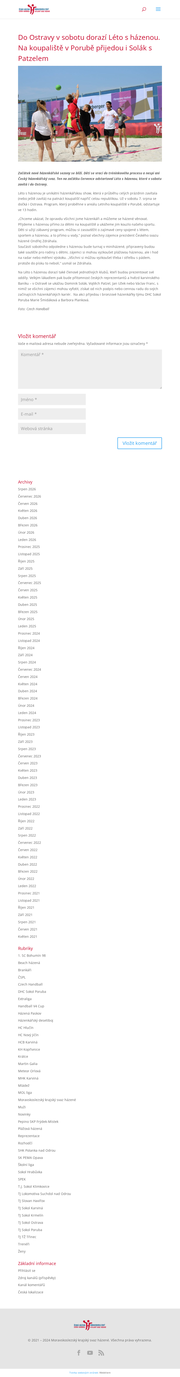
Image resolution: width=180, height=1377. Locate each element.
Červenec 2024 (29, 669)
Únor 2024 (26, 705)
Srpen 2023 (27, 749)
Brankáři (24, 970)
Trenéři (24, 1244)
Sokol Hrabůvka (30, 1172)
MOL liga (25, 1092)
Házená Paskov (29, 1013)
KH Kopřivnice (29, 1049)
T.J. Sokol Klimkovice (33, 1186)
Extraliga (25, 999)
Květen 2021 (27, 936)
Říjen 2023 (26, 734)
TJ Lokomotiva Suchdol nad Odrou (44, 1193)
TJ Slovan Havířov (31, 1200)
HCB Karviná (28, 1042)
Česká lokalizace (30, 1292)
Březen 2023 (28, 785)
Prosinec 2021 (29, 893)
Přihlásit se (26, 1270)
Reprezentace (29, 1136)
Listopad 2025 (29, 554)
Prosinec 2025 (29, 546)
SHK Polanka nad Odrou (37, 1150)
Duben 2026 (27, 518)
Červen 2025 (28, 590)
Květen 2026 (27, 510)
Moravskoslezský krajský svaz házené (47, 1100)
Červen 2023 (28, 763)
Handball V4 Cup (31, 1006)
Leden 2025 (27, 626)
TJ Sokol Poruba (30, 1230)
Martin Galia (28, 1063)
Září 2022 (25, 828)
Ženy (22, 1251)
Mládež (24, 1085)
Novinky (24, 1114)
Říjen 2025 (26, 561)
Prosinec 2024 (29, 633)
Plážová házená (30, 1128)
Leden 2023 (27, 799)
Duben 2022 (27, 864)
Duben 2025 (27, 604)
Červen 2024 (28, 676)
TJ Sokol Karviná (30, 1208)
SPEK (22, 1179)
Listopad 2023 (29, 727)
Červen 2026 (28, 503)
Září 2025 (25, 568)
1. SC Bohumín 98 (32, 955)
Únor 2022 (26, 878)
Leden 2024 (27, 713)
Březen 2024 (28, 698)
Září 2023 (25, 741)
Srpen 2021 (27, 922)
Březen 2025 (28, 612)
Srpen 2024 (27, 662)
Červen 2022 (28, 850)
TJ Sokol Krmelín (30, 1215)
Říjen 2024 (26, 648)
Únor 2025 (26, 619)
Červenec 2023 (29, 756)
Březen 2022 (28, 871)
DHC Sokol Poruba (32, 991)
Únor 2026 (26, 532)
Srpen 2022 (27, 835)
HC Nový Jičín (28, 1035)
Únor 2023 (26, 792)
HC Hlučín (26, 1027)
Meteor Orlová (29, 1071)
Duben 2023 (27, 777)
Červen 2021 (28, 929)
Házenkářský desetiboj (35, 1020)
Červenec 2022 (29, 842)
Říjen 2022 (26, 821)
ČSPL (22, 977)
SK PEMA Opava (30, 1157)
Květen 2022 (27, 857)
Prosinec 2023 (29, 720)
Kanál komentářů (31, 1285)
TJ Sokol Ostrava (30, 1222)
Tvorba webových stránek (83, 1372)
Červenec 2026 (29, 496)
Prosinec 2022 (29, 806)
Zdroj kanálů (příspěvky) (37, 1278)
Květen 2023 (27, 770)
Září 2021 (25, 914)
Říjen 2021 (26, 907)
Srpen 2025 (27, 575)
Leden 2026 (27, 539)
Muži (22, 1107)
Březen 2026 (28, 525)
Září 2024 (25, 655)
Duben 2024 (27, 691)
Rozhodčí (25, 1143)
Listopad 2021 (29, 900)
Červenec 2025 (29, 583)
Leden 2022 (27, 886)
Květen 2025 (27, 597)
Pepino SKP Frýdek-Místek (38, 1121)
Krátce (23, 1056)
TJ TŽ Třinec (27, 1237)
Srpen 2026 (27, 489)
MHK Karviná (28, 1078)
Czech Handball (30, 984)
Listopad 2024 (29, 640)
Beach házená (29, 962)
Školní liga (26, 1164)
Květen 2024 (27, 684)
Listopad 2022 (29, 813)
